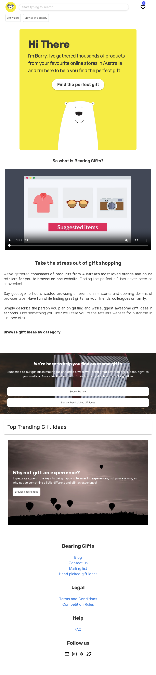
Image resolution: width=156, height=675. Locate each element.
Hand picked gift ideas (78, 574)
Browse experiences (26, 491)
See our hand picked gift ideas (78, 402)
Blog (78, 557)
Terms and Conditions (78, 599)
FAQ (78, 629)
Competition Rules (78, 604)
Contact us (78, 563)
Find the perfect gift (78, 84)
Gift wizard (13, 17)
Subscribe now (78, 391)
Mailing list (78, 568)
